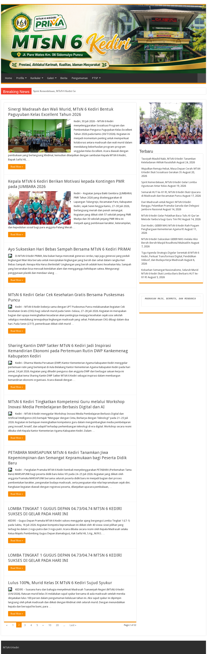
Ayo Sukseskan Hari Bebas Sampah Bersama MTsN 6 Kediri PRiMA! (69, 249)
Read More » (17, 166)
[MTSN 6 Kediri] (103, 39)
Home (8, 78)
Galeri (50, 78)
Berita (63, 78)
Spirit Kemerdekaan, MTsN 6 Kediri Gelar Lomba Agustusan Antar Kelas (72, 91)
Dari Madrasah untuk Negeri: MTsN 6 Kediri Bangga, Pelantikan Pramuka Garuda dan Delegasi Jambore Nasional (170, 206)
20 (57, 625)
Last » (73, 625)
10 (49, 625)
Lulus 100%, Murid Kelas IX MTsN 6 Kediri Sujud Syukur (60, 582)
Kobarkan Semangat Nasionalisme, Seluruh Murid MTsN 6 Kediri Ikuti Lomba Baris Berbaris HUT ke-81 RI (170, 273)
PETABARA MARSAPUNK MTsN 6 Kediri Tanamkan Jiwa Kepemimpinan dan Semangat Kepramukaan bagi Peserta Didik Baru (67, 457)
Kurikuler (36, 78)
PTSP (95, 78)
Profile (20, 78)
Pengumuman (80, 78)
